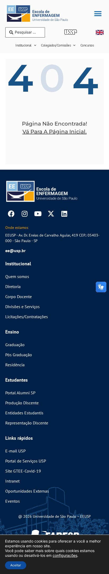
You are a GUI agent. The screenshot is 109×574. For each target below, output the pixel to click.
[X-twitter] (51, 214)
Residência (15, 364)
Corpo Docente (18, 296)
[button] (98, 14)
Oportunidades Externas (27, 491)
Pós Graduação (18, 354)
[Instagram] (24, 214)
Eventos (12, 501)
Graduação (15, 344)
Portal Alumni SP (20, 392)
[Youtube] (38, 214)
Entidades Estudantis (24, 412)
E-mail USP (15, 450)
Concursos (87, 45)
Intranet (12, 481)
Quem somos (17, 276)
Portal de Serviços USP (25, 461)
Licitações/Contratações (26, 316)
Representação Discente (26, 422)
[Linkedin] (64, 214)
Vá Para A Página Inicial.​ (54, 131)
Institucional (23, 45)
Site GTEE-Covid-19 (23, 471)
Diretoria (13, 286)
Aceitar (15, 565)
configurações (65, 555)
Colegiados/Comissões (56, 45)
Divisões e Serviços (22, 306)
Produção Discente (22, 402)
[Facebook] (11, 214)
